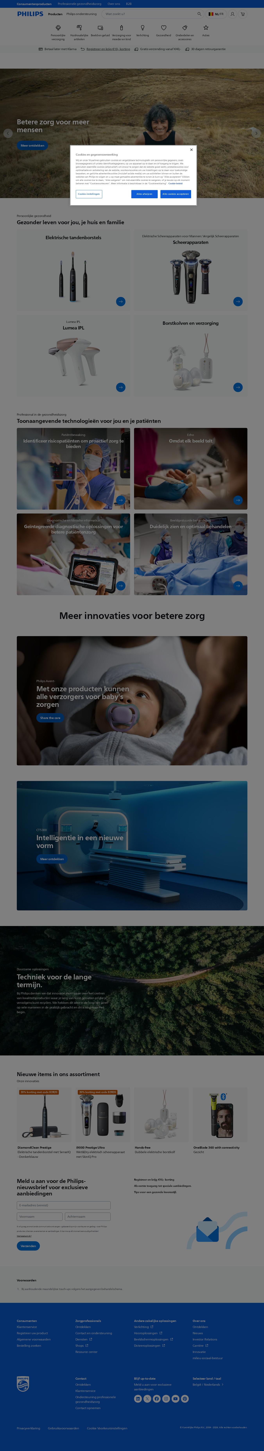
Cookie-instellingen (89, 194)
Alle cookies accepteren (176, 194)
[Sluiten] (191, 149)
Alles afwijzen (144, 194)
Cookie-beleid (175, 183)
